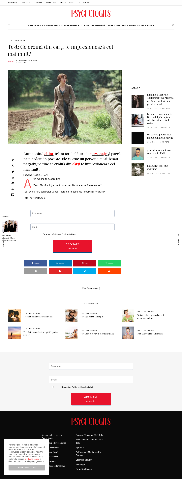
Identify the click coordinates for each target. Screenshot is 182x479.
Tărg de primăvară (50, 451)
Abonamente (13, 3)
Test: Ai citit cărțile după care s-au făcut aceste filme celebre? (67, 185)
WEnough (80, 464)
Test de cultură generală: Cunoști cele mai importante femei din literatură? (64, 191)
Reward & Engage (84, 469)
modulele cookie (32, 458)
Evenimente (51, 3)
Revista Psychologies (28, 60)
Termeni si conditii (50, 456)
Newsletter (74, 3)
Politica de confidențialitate (53, 465)
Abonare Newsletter (50, 447)
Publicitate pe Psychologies (54, 442)
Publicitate (26, 3)
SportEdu (80, 447)
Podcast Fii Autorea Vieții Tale (89, 435)
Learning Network (84, 459)
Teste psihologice (16, 40)
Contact (86, 3)
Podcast (63, 3)
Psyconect (38, 3)
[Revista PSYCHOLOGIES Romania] (91, 13)
